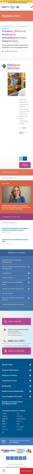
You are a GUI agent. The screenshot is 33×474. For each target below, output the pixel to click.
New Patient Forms (22, 26)
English (4, 413)
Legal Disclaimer (15, 467)
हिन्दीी (3, 421)
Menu (4, 472)
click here (16, 442)
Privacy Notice (7, 293)
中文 (18, 424)
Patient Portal (7, 277)
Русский (5, 429)
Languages (8, 467)
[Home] (10, 7)
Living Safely (7, 273)
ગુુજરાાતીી (5, 418)
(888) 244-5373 (16, 341)
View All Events (8, 222)
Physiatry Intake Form (11, 51)
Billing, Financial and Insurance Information (14, 267)
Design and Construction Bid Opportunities (12, 403)
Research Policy (22, 467)
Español (19, 429)
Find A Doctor (14, 321)
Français (19, 416)
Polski (4, 426)
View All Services (16, 351)
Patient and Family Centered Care (12, 283)
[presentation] (25, 117)
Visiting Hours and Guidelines (13, 304)
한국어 (4, 424)
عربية (18, 413)
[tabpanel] (16, 84)
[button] (26, 471)
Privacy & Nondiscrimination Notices (16, 464)
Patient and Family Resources (13, 288)
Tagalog (4, 416)
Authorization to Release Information (11, 261)
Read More (21, 132)
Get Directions (14, 335)
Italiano (19, 421)
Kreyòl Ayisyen (21, 418)
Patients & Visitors (8, 26)
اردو (3, 432)
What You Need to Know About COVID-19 (13, 299)
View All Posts (8, 178)
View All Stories (25, 165)
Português (20, 426)
